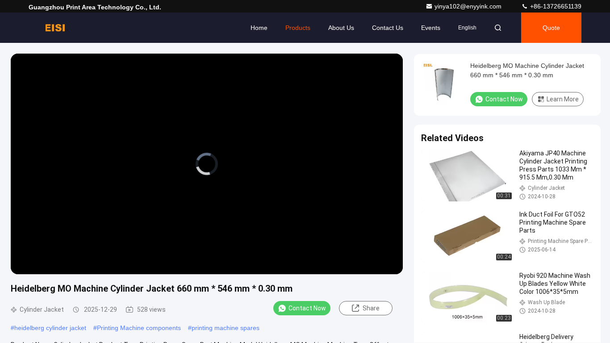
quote (551, 27)
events (430, 27)
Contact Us (387, 27)
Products (297, 27)
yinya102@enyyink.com (469, 6)
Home (259, 27)
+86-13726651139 (554, 6)
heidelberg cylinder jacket (50, 327)
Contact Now (307, 308)
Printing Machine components (139, 327)
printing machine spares (225, 327)
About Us (341, 27)
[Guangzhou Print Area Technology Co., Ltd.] (57, 27)
